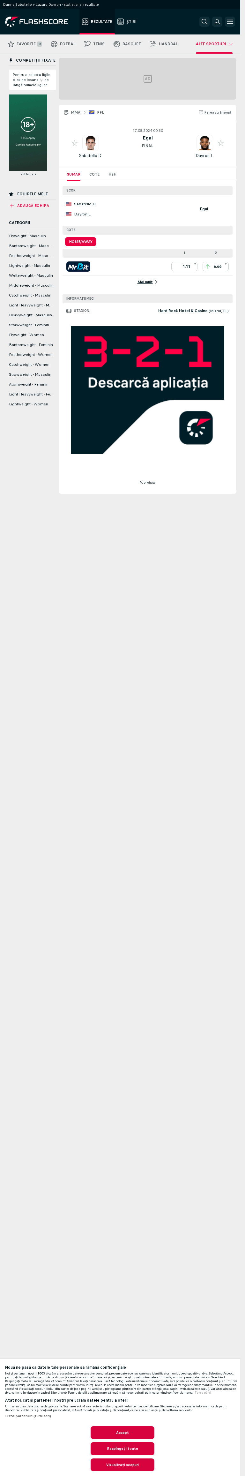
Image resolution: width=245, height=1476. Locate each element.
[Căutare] (204, 22)
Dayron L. (205, 155)
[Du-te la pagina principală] (41, 22)
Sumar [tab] (73, 174)
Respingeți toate (122, 1448)
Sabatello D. (90, 155)
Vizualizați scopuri (122, 1465)
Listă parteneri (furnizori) (28, 1416)
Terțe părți (203, 1393)
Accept (122, 1432)
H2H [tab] (112, 174)
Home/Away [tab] (81, 241)
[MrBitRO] (78, 266)
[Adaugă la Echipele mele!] (75, 143)
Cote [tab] (94, 174)
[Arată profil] (90, 143)
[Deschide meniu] (230, 22)
